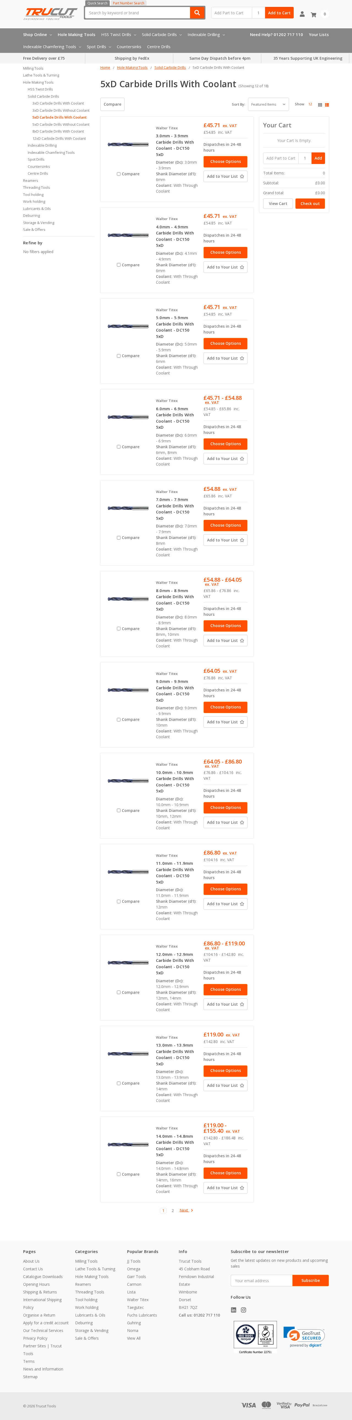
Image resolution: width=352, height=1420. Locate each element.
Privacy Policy (35, 1338)
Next (184, 1210)
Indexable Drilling (204, 34)
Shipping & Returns (40, 1292)
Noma (132, 1330)
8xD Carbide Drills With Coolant (58, 131)
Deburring (31, 215)
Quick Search (97, 3)
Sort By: (238, 104)
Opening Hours (36, 1284)
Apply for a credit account (46, 1322)
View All (134, 1338)
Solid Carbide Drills (159, 34)
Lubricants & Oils (37, 208)
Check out (310, 203)
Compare (112, 104)
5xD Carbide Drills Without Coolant (60, 124)
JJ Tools (134, 1261)
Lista (131, 1292)
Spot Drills (96, 46)
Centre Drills (158, 46)
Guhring (134, 1322)
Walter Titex (137, 1299)
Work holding (34, 201)
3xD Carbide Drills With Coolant (58, 103)
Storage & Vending (38, 222)
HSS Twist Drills (116, 34)
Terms (29, 1361)
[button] (304, 1337)
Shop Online (35, 34)
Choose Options (225, 161)
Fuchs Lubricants (142, 1315)
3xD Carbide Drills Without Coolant (60, 110)
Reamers (30, 180)
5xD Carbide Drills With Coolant (59, 117)
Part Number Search (128, 3)
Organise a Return (39, 1315)
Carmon (134, 1284)
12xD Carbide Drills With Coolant (59, 138)
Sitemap (30, 1376)
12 (310, 104)
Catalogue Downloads (43, 1276)
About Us (31, 1261)
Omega (133, 1268)
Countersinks (129, 46)
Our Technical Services (43, 1330)
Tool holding (33, 194)
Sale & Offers (34, 229)
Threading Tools (36, 187)
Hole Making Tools (76, 34)
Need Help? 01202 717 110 (276, 34)
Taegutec (135, 1307)
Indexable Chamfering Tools (49, 46)
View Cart (278, 203)
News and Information (43, 1369)
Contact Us (33, 1268)
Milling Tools (33, 68)
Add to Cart (279, 12)
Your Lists (319, 34)
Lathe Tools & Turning (41, 75)
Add (318, 158)
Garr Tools (136, 1276)
